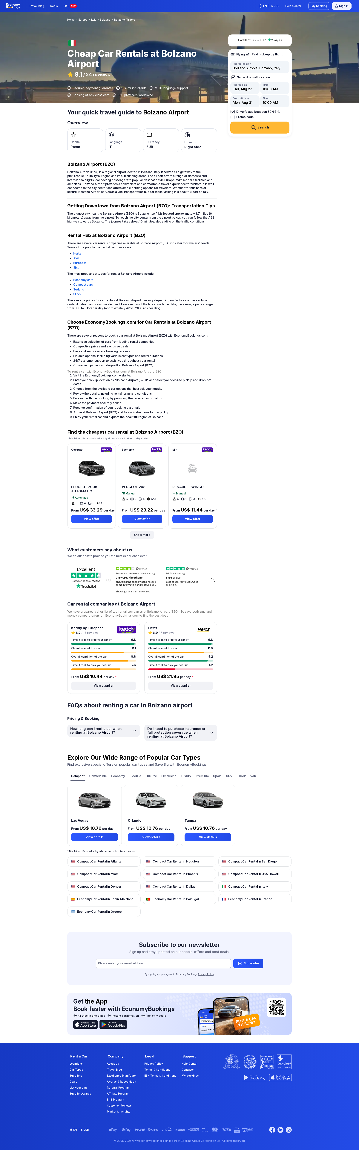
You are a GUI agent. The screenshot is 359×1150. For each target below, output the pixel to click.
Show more (142, 535)
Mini (175, 449)
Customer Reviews (119, 1105)
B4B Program (115, 1099)
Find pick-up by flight (267, 54)
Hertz (77, 253)
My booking (319, 5)
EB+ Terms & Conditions (160, 1075)
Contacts (188, 1069)
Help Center (293, 5)
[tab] (78, 776)
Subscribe (251, 963)
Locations (76, 1063)
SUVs (77, 294)
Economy (128, 449)
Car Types (76, 1069)
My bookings (190, 1075)
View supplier (104, 685)
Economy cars (83, 280)
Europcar (79, 263)
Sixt (76, 267)
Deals (54, 5)
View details (95, 837)
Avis (76, 258)
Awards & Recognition (121, 1081)
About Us (113, 1063)
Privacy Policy (206, 974)
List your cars (79, 1087)
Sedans (78, 289)
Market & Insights (118, 1111)
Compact (77, 449)
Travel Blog (36, 5)
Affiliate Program (118, 1093)
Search (263, 127)
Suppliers (76, 1075)
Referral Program (118, 1087)
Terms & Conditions (157, 1069)
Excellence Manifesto (121, 1075)
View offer (91, 519)
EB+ (70, 5)
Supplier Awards (80, 1093)
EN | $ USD (271, 5)
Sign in (344, 5)
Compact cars (83, 284)
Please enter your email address (121, 963)
